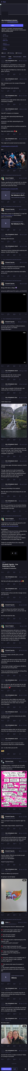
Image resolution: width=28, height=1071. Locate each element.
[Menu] (25, 25)
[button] (14, 558)
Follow (12, 25)
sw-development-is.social (13, 22)
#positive (13, 926)
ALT (25, 362)
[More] (26, 74)
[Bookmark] (20, 74)
